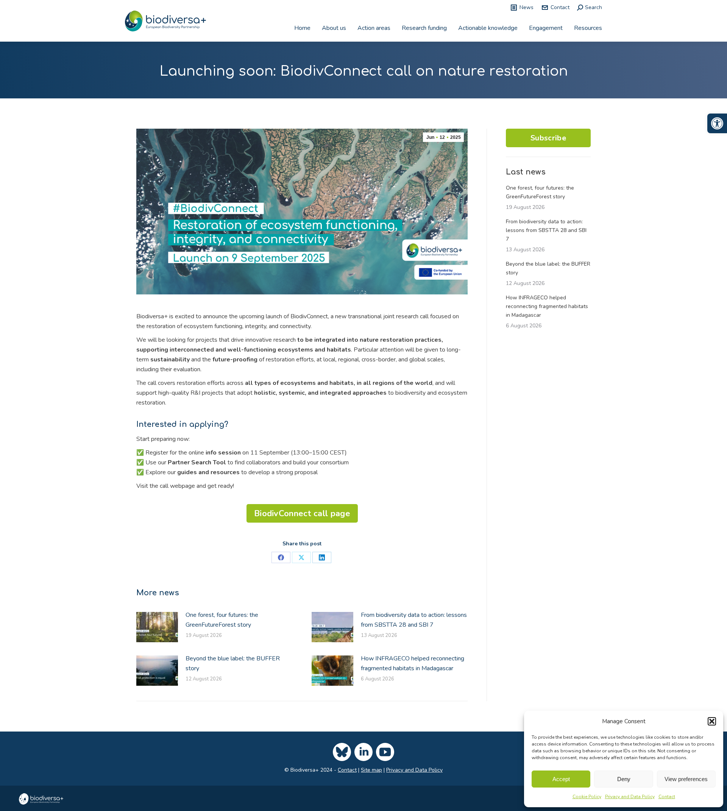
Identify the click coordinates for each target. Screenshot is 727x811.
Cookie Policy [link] (587, 797)
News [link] (527, 7)
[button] (712, 721)
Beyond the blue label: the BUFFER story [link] (233, 663)
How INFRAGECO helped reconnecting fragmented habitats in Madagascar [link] (412, 663)
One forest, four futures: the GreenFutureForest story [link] (222, 620)
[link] (717, 123)
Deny (623, 779)
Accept (561, 779)
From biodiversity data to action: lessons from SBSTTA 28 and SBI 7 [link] (414, 620)
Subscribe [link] (548, 138)
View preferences (686, 779)
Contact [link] (666, 797)
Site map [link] (371, 770)
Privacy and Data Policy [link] (630, 797)
